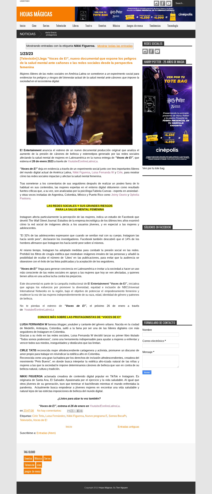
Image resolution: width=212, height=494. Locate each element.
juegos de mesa (32, 471)
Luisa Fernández (55, 416)
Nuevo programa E (96, 416)
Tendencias (155, 26)
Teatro (88, 26)
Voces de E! (40, 420)
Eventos (102, 26)
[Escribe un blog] (72, 411)
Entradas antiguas (128, 426)
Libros (76, 26)
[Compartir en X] (75, 411)
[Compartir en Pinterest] (81, 411)
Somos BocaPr (117, 416)
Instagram (156, 3)
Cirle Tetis (38, 416)
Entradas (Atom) (46, 433)
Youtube (168, 3)
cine (39, 465)
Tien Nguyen (122, 488)
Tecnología (172, 26)
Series (46, 26)
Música (116, 26)
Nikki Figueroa (75, 416)
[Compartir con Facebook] (78, 411)
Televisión (61, 26)
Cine (34, 26)
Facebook (162, 3)
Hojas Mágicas (36, 14)
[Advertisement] (167, 198)
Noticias (27, 34)
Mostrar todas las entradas (114, 46)
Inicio (22, 26)
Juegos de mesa (135, 26)
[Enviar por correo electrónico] (68, 411)
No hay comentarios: (49, 410)
